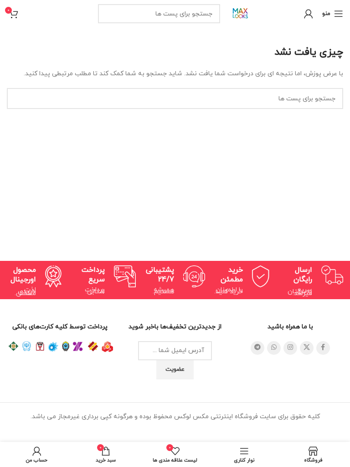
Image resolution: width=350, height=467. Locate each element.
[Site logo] (240, 13)
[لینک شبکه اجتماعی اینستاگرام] (290, 348)
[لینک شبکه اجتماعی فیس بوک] (323, 348)
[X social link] (307, 348)
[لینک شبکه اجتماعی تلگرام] (257, 348)
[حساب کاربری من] (308, 14)
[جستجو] (107, 13)
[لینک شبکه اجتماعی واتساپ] (274, 348)
